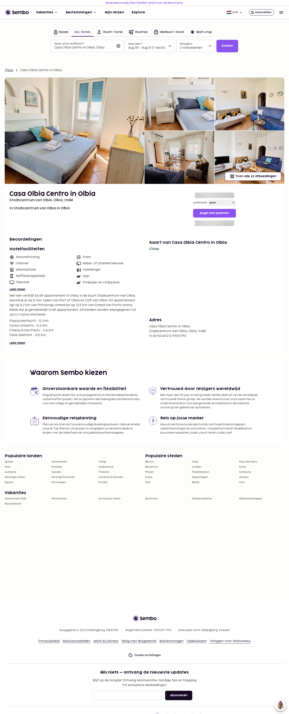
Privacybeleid (49, 641)
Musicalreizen (13, 503)
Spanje (9, 461)
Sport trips (151, 498)
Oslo (242, 482)
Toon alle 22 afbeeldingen (255, 176)
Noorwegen (59, 482)
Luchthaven (200, 202)
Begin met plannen (214, 213)
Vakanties (44, 12)
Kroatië (102, 482)
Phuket (149, 472)
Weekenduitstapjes (250, 498)
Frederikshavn (200, 472)
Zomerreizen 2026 (15, 498)
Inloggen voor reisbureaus (230, 641)
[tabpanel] (144, 46)
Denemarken (59, 461)
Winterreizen (59, 498)
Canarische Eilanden (110, 477)
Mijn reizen (114, 12)
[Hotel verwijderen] (118, 46)
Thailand (103, 472)
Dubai (148, 477)
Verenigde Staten (15, 477)
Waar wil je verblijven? (69, 43)
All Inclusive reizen (109, 498)
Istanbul (244, 477)
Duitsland (10, 472)
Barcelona (151, 466)
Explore (138, 12)
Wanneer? (135, 44)
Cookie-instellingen (147, 655)
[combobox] (84, 48)
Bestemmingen (79, 12)
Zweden (56, 472)
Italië (7, 466)
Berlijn (195, 482)
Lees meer (17, 289)
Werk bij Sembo (105, 641)
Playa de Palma (248, 461)
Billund (149, 461)
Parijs (195, 461)
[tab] (61, 32)
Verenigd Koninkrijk (63, 477)
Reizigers (186, 44)
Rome (242, 466)
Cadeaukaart (197, 641)
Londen (196, 466)
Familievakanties (202, 498)
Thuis (9, 70)
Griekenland (105, 466)
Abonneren (178, 695)
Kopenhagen (200, 477)
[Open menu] (281, 12)
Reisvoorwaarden (76, 641)
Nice (148, 482)
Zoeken (227, 46)
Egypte (9, 482)
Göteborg (245, 472)
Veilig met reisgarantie (138, 641)
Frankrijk (57, 466)
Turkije (102, 461)
